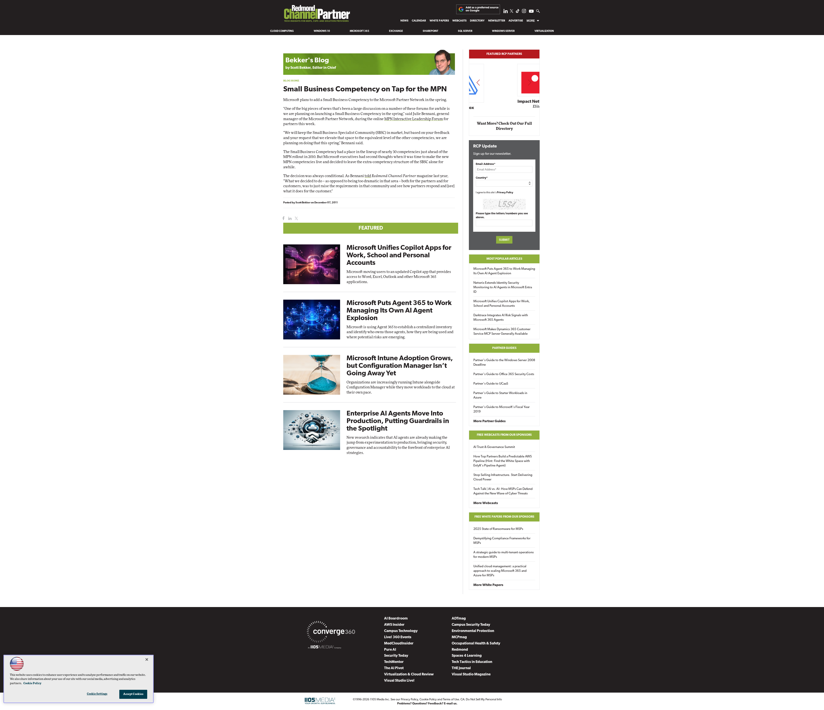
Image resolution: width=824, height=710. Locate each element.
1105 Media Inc (379, 699)
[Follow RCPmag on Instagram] (524, 12)
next (529, 82)
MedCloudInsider (399, 643)
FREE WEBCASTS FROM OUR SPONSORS (504, 435)
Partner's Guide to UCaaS (490, 383)
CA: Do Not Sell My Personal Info (481, 699)
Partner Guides (504, 348)
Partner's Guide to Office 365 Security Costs (503, 374)
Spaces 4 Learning (467, 656)
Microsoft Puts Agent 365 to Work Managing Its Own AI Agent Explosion (399, 311)
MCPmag (459, 637)
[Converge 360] (331, 632)
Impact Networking (504, 102)
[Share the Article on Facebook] (282, 218)
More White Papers (488, 585)
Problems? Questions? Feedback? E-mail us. (427, 703)
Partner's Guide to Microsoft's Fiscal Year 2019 (501, 409)
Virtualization (544, 31)
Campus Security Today (471, 625)
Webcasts (459, 20)
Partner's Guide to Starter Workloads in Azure (500, 395)
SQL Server (465, 31)
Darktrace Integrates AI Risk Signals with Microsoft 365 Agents (500, 318)
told (368, 176)
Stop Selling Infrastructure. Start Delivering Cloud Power (502, 477)
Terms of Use (451, 699)
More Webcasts (485, 503)
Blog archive (293, 47)
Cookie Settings (97, 694)
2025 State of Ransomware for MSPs (498, 529)
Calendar (419, 20)
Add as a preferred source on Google (482, 9)
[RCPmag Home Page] (316, 15)
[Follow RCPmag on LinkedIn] (505, 12)
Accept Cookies (133, 694)
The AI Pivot (394, 668)
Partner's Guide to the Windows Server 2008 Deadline (504, 363)
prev (478, 82)
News (404, 20)
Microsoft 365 (359, 31)
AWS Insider (394, 625)
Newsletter (496, 20)
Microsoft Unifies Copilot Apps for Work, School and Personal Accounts (399, 256)
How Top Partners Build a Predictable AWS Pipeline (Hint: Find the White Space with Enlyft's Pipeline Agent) (502, 461)
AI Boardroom (396, 618)
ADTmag (459, 618)
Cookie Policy (428, 699)
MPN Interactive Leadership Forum (413, 119)
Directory (477, 20)
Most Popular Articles (504, 259)
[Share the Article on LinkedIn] (289, 218)
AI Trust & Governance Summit (494, 447)
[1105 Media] (324, 648)
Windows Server (503, 31)
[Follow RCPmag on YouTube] (531, 12)
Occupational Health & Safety (476, 643)
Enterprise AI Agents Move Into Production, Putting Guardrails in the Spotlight (398, 421)
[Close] (146, 659)
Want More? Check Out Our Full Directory (504, 126)
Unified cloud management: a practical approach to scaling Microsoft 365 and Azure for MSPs (500, 571)
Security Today (396, 656)
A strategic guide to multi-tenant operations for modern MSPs (503, 555)
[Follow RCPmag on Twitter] (511, 12)
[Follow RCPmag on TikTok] (517, 12)
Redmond (460, 650)
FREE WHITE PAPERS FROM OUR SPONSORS (504, 516)
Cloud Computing (282, 31)
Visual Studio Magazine (471, 674)
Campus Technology (401, 631)
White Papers (439, 20)
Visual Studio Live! (399, 680)
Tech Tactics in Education (472, 662)
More (531, 20)
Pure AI (390, 650)
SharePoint (430, 31)
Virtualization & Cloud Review (409, 674)
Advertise (516, 20)
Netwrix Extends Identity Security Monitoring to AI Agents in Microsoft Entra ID (502, 287)
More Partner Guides (489, 421)
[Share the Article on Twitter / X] (295, 218)
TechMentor (394, 662)
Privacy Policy (505, 192)
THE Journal (461, 668)
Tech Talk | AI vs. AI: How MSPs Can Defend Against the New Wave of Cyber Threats (503, 491)
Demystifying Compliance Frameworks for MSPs (501, 541)
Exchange (396, 31)
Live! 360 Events (397, 637)
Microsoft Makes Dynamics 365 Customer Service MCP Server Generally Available (501, 332)
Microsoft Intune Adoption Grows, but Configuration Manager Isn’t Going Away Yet (400, 366)
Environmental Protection (473, 631)
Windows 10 (322, 31)
